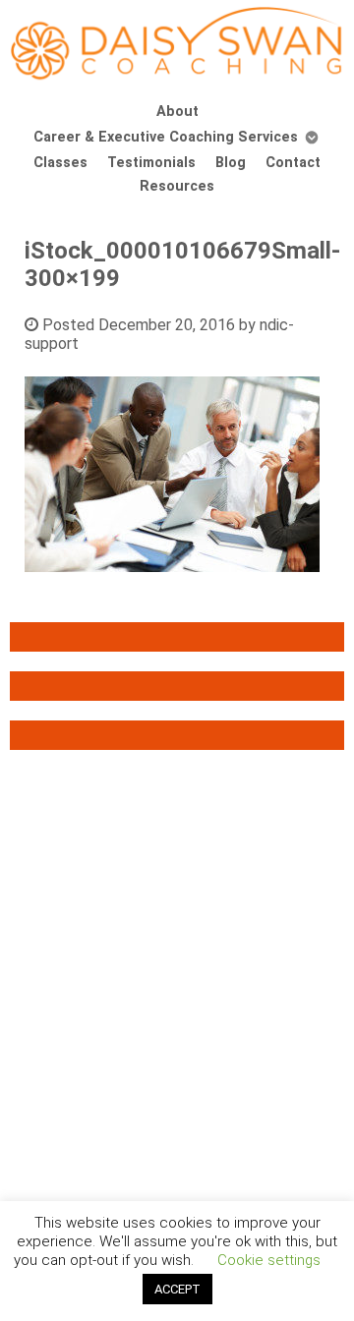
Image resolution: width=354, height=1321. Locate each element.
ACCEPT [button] (177, 1289)
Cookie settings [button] (269, 1260)
